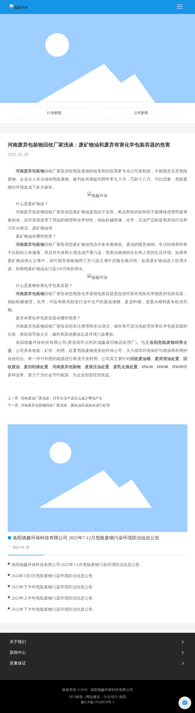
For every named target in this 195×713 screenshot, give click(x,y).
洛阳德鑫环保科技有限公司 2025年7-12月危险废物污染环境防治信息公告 (86, 537)
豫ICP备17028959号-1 (97, 702)
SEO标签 (76, 697)
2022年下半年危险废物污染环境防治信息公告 (52, 609)
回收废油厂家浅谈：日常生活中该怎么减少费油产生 (62, 398)
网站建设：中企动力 (102, 697)
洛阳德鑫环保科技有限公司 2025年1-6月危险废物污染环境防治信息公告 (75, 564)
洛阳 (122, 697)
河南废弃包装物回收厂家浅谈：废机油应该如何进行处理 (65, 405)
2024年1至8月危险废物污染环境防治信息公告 (52, 576)
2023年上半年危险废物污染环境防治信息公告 (52, 598)
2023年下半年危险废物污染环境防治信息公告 (52, 587)
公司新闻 (141, 113)
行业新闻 (54, 113)
